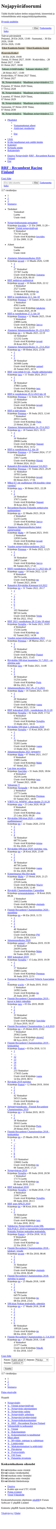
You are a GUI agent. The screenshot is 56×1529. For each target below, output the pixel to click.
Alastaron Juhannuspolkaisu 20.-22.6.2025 (28, 330)
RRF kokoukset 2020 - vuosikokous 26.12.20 (29, 710)
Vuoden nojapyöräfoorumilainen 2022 (26, 546)
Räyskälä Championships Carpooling (25, 890)
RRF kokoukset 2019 (18, 957)
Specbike (22, 771)
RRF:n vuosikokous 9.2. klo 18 (22, 449)
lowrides (22, 225)
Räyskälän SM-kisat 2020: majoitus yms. (27, 848)
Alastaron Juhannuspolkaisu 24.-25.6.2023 (28, 427)
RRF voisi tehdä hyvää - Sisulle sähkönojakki (29, 372)
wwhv (21, 984)
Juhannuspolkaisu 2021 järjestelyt (23, 751)
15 (15, 1065)
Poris (38, 421)
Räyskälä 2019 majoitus (19, 1081)
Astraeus (40, 274)
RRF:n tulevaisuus (16, 410)
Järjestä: (31, 1359)
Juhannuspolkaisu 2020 (18, 940)
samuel (39, 366)
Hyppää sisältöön (9, 21)
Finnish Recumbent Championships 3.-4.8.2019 (30, 1026)
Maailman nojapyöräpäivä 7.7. (38, 82)
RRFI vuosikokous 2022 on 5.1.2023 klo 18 (29, 568)
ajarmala (40, 904)
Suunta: (8, 1362)
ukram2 (40, 1037)
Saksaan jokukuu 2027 (37, 69)
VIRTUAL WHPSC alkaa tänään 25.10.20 (28, 801)
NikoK (39, 1348)
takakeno (40, 308)
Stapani (40, 444)
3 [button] (8, 201)
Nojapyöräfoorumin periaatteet (22, 222)
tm (37, 291)
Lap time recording (16, 768)
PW (38, 934)
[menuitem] (24, 125)
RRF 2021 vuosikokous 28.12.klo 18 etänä (28, 621)
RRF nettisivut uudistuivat (20, 280)
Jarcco (39, 324)
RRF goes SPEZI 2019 (18, 1203)
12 (15, 1056)
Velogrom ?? (13, 785)
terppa (39, 843)
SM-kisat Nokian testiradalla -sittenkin (26, 1303)
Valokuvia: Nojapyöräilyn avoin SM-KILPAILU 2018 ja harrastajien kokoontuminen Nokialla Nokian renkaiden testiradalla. (31, 1229)
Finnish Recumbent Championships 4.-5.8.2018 (30, 1337)
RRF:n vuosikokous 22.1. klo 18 (23, 297)
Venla (39, 616)
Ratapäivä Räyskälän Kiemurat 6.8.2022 (27, 585)
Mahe (20, 532)
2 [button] (8, 198)
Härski (39, 460)
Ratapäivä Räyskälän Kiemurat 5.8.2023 (27, 466)
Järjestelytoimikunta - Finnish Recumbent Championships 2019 (27, 1108)
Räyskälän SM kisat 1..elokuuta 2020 (25, 726)
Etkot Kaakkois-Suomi (13, 48)
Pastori (39, 654)
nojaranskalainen (26, 893)
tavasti (21, 261)
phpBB (36, 1500)
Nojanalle (22, 787)
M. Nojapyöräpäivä (12, 82)
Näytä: (7, 1359)
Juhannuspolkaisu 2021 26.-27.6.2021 (26, 688)
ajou (20, 804)
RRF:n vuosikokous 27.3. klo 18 (23, 313)
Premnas (22, 299)
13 (15, 1059)
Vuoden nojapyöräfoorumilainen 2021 (26, 638)
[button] (11, 204)
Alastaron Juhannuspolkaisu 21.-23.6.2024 (28, 347)
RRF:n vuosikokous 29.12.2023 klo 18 (26, 394)
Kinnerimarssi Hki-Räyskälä (21, 873)
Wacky (39, 885)
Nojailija (22, 624)
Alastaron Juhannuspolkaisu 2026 (24, 258)
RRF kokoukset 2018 (18, 1187)
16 (15, 1068)
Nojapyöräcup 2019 (17, 1170)
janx (20, 374)
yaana (21, 571)
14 (15, 1062)
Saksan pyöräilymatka (13, 69)
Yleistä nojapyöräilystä (26, 228)
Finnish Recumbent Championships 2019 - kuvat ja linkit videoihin (28, 1000)
